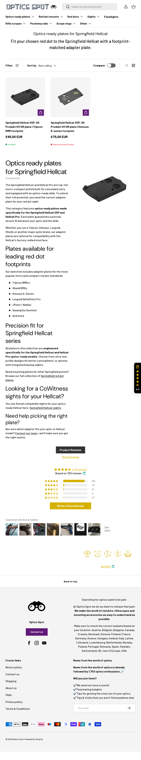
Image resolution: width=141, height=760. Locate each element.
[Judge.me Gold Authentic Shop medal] (97, 554)
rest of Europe (111, 650)
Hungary (102, 638)
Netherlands (114, 642)
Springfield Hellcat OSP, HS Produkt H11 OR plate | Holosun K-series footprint (70, 126)
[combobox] (89, 6)
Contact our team (26, 433)
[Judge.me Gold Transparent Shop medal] (107, 554)
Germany (80, 638)
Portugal (93, 646)
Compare (99, 65)
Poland (82, 646)
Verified (105, 566)
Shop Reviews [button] (70, 457)
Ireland (113, 638)
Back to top (70, 581)
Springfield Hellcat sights (45, 407)
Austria (96, 630)
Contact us (36, 631)
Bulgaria (118, 630)
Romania (105, 646)
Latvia (129, 638)
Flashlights (111, 16)
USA (124, 650)
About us (11, 688)
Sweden (125, 646)
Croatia (82, 634)
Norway (127, 642)
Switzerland (89, 650)
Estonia (105, 634)
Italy (121, 638)
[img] (70, 469)
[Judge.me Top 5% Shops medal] (127, 554)
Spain (115, 646)
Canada (129, 630)
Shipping (11, 681)
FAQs (9, 694)
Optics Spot (18, 739)
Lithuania (82, 642)
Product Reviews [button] (70, 449)
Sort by (31, 65)
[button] (137, 378)
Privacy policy (14, 701)
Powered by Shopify (34, 739)
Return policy (14, 667)
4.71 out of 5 (79, 469)
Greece (91, 638)
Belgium (107, 630)
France (126, 634)
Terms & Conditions (18, 708)
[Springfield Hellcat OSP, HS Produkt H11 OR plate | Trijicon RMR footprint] (25, 97)
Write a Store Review (70, 505)
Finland (115, 634)
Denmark (93, 634)
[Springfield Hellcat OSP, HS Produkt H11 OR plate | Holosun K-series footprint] (70, 97)
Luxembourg (97, 642)
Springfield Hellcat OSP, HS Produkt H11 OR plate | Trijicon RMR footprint (24, 126)
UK (99, 650)
